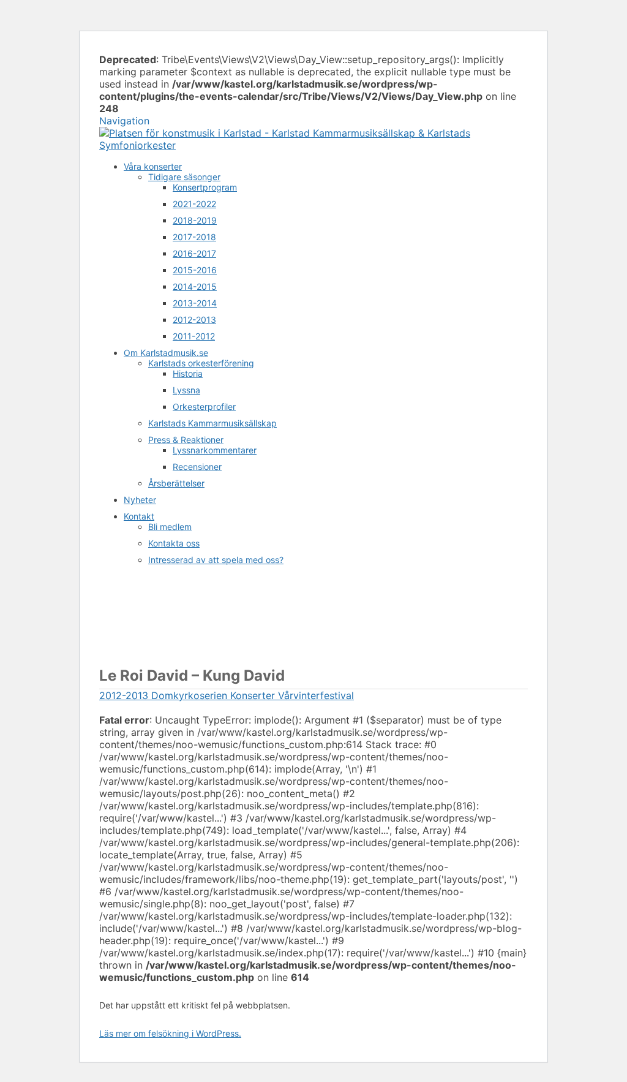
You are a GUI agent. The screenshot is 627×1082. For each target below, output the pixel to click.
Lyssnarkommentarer (215, 450)
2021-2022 (194, 204)
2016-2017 (194, 253)
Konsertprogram (205, 187)
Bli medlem (170, 526)
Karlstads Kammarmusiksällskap (212, 423)
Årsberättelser (176, 483)
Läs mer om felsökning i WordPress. (170, 1033)
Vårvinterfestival (314, 695)
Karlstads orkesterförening (201, 363)
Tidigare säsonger (184, 177)
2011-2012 (194, 336)
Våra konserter (153, 166)
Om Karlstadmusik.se (166, 352)
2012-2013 (194, 319)
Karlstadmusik (131, 611)
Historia (188, 373)
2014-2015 (195, 286)
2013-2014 (195, 303)
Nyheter (140, 499)
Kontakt (139, 516)
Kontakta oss (174, 543)
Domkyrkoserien (187, 695)
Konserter (251, 695)
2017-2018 (194, 237)
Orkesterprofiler (204, 406)
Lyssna (186, 390)
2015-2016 (195, 270)
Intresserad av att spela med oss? (215, 559)
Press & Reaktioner (185, 439)
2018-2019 (195, 220)
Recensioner (197, 466)
